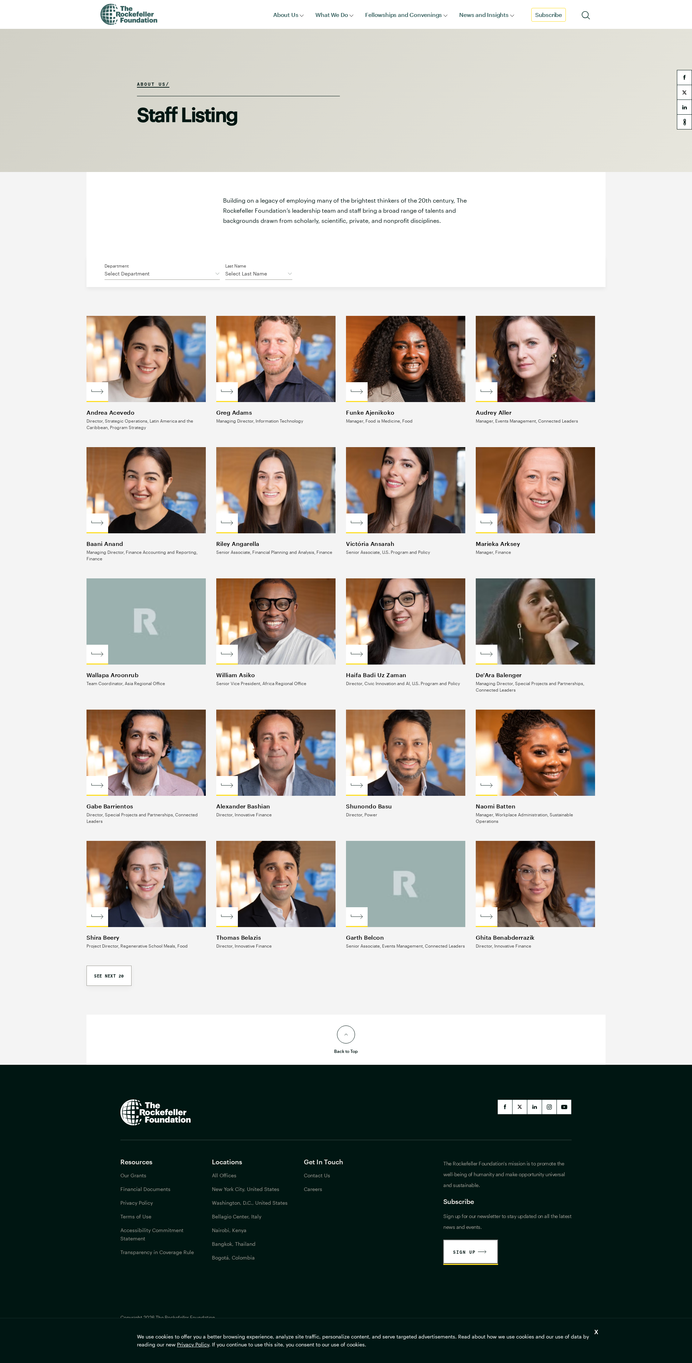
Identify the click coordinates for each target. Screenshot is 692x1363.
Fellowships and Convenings (403, 14)
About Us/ (153, 84)
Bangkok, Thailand (234, 1244)
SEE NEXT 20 (109, 975)
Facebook (505, 1107)
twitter (684, 92)
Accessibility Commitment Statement (151, 1234)
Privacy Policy (193, 1344)
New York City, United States (245, 1189)
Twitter (520, 1107)
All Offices (224, 1175)
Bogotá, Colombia (233, 1257)
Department (117, 265)
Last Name (235, 265)
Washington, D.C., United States (250, 1203)
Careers (313, 1189)
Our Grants (133, 1175)
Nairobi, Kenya (229, 1230)
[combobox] (162, 275)
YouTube (564, 1107)
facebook (684, 77)
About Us (285, 14)
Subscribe (548, 14)
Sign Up (464, 1251)
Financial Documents (145, 1189)
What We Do (331, 14)
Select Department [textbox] (127, 273)
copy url (684, 122)
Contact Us (317, 1175)
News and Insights (484, 14)
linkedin (684, 107)
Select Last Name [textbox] (246, 273)
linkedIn (534, 1107)
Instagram (549, 1107)
